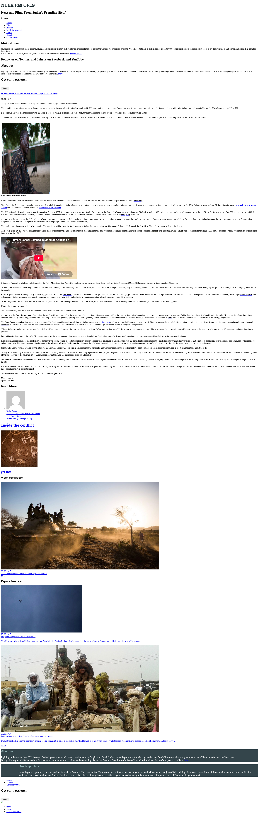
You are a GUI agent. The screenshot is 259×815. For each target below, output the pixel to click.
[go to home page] (2, 802)
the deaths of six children (50, 207)
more (60, 74)
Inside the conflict (14, 30)
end (38, 219)
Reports (9, 28)
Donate (9, 35)
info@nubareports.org (22, 418)
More (3, 576)
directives (106, 322)
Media (9, 32)
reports (9, 809)
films (8, 807)
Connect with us (13, 37)
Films (8, 25)
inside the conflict (13, 811)
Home (9, 23)
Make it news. (76, 54)
